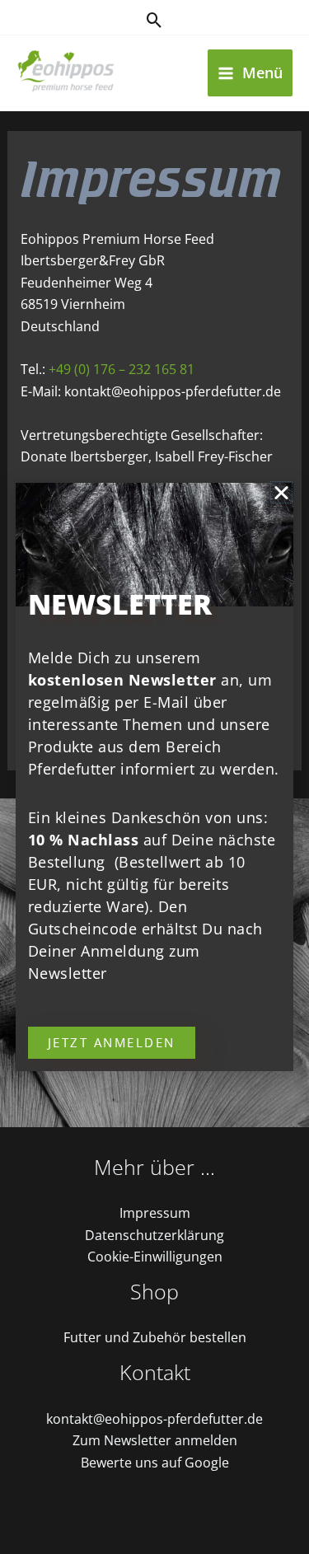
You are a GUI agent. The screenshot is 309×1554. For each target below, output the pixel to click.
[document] (154, 777)
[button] (281, 492)
